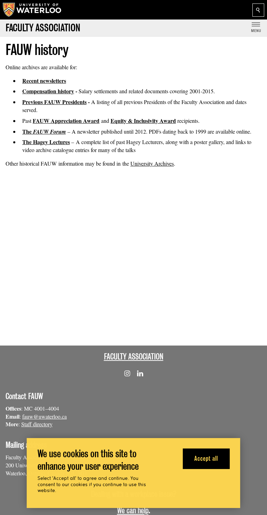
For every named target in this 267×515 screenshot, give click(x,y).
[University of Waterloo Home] (32, 10)
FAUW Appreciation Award (66, 121)
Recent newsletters (44, 81)
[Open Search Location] (258, 10)
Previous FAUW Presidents (54, 102)
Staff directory (36, 424)
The (44, 131)
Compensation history (48, 91)
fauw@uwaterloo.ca (44, 416)
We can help (132, 510)
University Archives (152, 163)
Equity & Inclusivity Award (143, 121)
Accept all (206, 458)
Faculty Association (133, 356)
